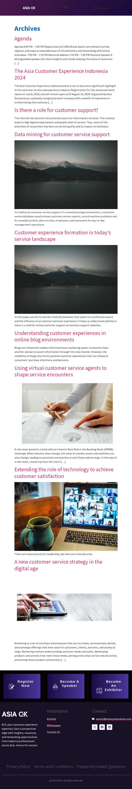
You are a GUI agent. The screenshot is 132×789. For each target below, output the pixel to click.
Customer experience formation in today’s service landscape (62, 235)
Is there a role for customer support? (56, 110)
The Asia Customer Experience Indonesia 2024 (61, 74)
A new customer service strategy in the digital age (58, 565)
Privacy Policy (18, 766)
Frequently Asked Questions (101, 766)
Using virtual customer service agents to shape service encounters (60, 371)
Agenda (23, 38)
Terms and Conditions (53, 766)
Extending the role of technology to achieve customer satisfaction (64, 472)
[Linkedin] (109, 727)
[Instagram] (94, 727)
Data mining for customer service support (62, 134)
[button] (66, 7)
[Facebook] (102, 727)
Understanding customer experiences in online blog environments (60, 336)
